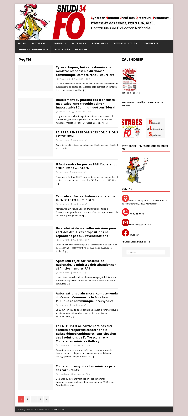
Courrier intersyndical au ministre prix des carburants (85, 368)
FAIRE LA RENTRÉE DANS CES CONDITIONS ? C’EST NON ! (87, 134)
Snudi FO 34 (79, 79)
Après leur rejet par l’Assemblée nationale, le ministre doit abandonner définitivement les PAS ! (86, 264)
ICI (139, 93)
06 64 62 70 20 (136, 214)
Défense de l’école (124, 43)
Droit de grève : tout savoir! (70, 49)
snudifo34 (134, 234)
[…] (84, 90)
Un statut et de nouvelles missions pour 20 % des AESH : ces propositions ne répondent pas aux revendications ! (86, 232)
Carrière (59, 43)
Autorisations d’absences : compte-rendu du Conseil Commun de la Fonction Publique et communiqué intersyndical (87, 297)
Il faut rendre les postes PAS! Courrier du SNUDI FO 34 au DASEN (86, 166)
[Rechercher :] (145, 252)
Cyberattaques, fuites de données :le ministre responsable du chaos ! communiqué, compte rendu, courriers (85, 71)
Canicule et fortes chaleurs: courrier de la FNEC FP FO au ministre (85, 198)
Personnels (99, 43)
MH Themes (59, 409)
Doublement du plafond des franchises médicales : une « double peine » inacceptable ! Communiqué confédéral (85, 103)
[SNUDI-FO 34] (94, 38)
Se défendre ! (150, 43)
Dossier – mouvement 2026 (33, 49)
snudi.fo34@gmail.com (140, 224)
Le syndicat (38, 43)
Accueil (22, 43)
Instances (78, 43)
